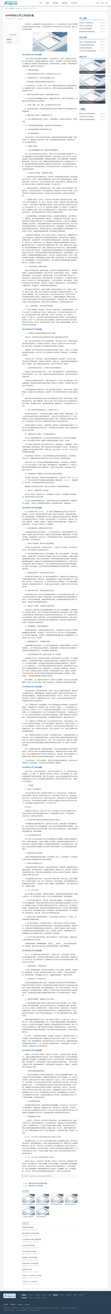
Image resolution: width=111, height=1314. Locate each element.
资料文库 (65, 3)
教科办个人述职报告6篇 (85, 25)
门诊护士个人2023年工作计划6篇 (31, 1275)
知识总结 (30, 1297)
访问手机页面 (13, 34)
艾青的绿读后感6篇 (27, 1227)
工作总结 (17, 8)
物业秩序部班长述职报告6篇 (87, 31)
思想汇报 (30, 1241)
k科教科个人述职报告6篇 (86, 22)
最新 (47, 3)
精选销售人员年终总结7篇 (29, 1257)
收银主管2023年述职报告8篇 (37, 1183)
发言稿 (49, 1295)
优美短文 (69, 1295)
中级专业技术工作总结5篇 (86, 116)
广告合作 (27, 1304)
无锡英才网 (24, 1229)
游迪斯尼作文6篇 (27, 1269)
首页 (40, 3)
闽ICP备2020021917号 (34, 1310)
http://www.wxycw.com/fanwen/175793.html (40, 1176)
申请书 (75, 1295)
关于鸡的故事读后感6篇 (29, 1251)
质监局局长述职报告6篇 (85, 48)
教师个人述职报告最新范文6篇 (87, 42)
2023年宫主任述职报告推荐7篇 (87, 51)
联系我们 (12, 1304)
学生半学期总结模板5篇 (85, 28)
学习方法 (44, 1297)
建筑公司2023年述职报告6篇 (87, 113)
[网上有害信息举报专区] (25, 1308)
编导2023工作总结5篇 (35, 1186)
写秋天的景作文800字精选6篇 (30, 1233)
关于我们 (5, 1304)
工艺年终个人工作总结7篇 (29, 1281)
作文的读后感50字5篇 (28, 1245)
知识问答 (37, 1297)
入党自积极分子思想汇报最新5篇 (31, 1239)
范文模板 (55, 3)
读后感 (29, 1229)
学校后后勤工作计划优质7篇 (30, 1263)
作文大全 (30, 1235)
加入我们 (20, 1304)
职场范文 (9, 39)
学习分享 (74, 3)
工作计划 (30, 1266)
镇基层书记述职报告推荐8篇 (87, 119)
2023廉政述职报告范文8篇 (86, 45)
